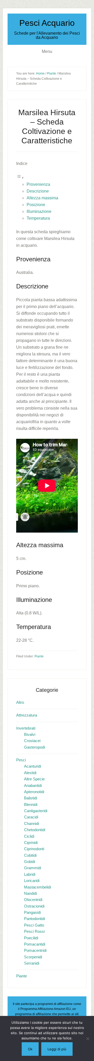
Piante (39, 656)
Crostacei (32, 740)
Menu (47, 51)
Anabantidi (33, 785)
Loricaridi (31, 880)
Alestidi (30, 772)
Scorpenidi (33, 957)
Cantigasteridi (35, 811)
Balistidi (30, 798)
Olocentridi (33, 899)
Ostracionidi (34, 906)
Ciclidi (29, 836)
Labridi (29, 874)
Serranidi (31, 963)
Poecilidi (31, 938)
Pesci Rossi (34, 931)
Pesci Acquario (47, 23)
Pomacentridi (35, 950)
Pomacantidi (34, 944)
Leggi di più (57, 1049)
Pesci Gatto (34, 925)
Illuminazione (39, 211)
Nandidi (30, 893)
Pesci (21, 760)
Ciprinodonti (34, 849)
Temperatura (38, 218)
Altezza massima (42, 198)
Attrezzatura (26, 715)
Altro (20, 702)
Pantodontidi (34, 918)
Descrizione (38, 191)
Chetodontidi (34, 830)
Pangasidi (32, 912)
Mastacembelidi (37, 887)
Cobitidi (30, 855)
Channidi (31, 823)
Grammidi (32, 868)
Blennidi (30, 804)
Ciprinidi (31, 842)
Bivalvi (29, 734)
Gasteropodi (34, 747)
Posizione (36, 204)
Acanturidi (32, 766)
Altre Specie (34, 779)
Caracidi (31, 817)
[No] (87, 1038)
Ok (30, 1049)
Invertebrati (25, 728)
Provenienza (38, 184)
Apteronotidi (34, 791)
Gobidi (29, 861)
